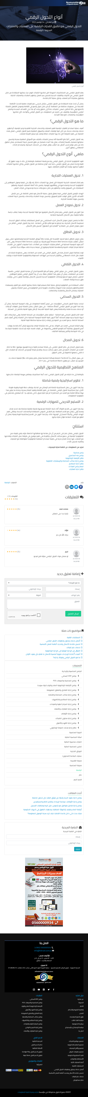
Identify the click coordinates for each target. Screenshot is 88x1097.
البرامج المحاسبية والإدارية (72, 671)
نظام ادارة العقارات (76, 469)
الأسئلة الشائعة (37, 1048)
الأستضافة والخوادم (77, 1059)
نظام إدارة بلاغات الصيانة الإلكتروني (64, 727)
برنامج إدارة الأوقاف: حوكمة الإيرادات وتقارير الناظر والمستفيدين (57, 801)
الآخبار (82, 1006)
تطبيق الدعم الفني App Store (32, 1055)
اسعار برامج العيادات (76, 466)
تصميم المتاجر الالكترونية (76, 1045)
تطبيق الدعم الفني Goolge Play (32, 1052)
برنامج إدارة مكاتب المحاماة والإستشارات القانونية (65, 461)
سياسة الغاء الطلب (78, 1020)
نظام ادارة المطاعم (76, 463)
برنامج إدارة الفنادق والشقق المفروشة (62, 690)
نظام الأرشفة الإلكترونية (75, 458)
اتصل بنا (81, 1031)
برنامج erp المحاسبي (76, 455)
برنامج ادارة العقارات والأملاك (33, 1031)
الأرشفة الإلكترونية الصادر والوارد (31, 1006)
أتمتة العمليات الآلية (77, 1062)
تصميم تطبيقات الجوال (76, 1052)
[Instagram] (34, 990)
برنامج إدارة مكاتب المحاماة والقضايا (63, 694)
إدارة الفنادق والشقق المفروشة (31, 1013)
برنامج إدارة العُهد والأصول (67, 723)
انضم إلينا (39, 1065)
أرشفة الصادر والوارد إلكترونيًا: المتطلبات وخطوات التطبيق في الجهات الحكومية (52, 809)
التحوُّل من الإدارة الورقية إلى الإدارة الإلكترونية (63, 650)
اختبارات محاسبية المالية (73, 742)
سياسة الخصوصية (78, 1024)
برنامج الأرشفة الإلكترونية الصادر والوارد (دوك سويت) (57, 685)
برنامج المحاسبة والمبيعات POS (65, 680)
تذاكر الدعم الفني (36, 1045)
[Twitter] (49, 990)
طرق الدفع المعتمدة (77, 1017)
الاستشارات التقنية (74, 637)
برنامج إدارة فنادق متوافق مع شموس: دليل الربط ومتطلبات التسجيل (56, 805)
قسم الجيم (78, 779)
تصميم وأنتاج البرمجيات (76, 1048)
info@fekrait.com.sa (43, 950)
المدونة (81, 1003)
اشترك (78, 849)
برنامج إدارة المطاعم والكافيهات (65, 699)
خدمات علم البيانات (73, 647)
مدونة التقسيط (76, 760)
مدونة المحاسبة (76, 765)
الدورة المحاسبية (75, 732)
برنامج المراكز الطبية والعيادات (32, 1024)
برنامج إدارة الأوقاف (69, 713)
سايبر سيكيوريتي (78, 1080)
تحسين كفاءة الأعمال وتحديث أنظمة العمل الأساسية (60, 644)
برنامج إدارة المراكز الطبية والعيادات (64, 704)
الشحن (81, 1013)
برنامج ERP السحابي (70, 676)
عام (80, 775)
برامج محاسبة (78, 452)
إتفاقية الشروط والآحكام (76, 1010)
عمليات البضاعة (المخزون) (72, 756)
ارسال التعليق (73, 614)
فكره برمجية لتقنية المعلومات (28, 1092)
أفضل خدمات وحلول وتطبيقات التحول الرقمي (63, 640)
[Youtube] (39, 990)
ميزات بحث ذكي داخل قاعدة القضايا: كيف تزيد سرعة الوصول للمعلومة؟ (54, 813)
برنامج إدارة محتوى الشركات (66, 718)
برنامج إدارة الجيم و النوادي (33, 1027)
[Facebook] (54, 990)
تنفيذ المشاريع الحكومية (76, 1055)
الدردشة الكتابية (37, 1041)
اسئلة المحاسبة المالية (73, 737)
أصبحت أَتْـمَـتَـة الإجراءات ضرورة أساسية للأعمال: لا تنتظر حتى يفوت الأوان (53, 654)
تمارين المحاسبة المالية (73, 746)
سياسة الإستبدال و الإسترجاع (74, 1027)
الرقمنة (7, 482)
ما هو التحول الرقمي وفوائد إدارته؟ (67, 657)
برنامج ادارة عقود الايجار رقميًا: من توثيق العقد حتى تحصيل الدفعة (57, 797)
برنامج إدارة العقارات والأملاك (66, 709)
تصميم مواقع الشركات (76, 1041)
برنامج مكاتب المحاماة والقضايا (32, 1017)
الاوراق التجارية (76, 751)
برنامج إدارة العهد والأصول (33, 1010)
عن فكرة (81, 999)
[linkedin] (44, 990)
